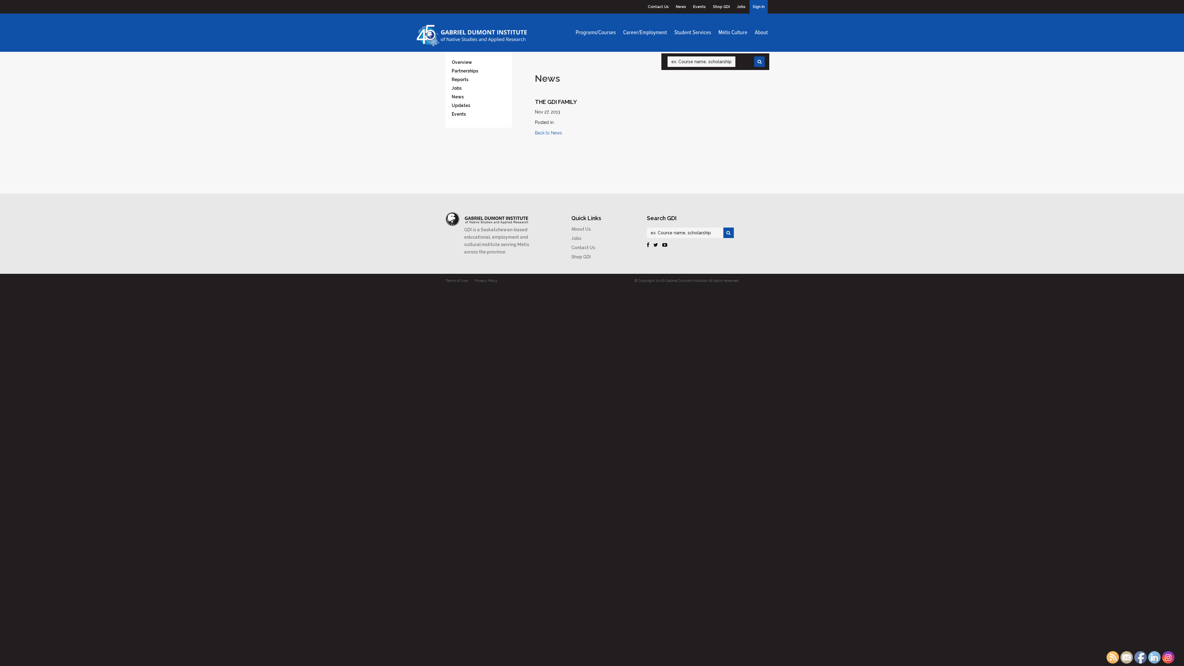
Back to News (548, 132)
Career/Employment (645, 32)
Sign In (759, 7)
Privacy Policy (486, 280)
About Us (581, 229)
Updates (461, 105)
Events (699, 7)
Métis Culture (732, 32)
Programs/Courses (596, 32)
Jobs (741, 7)
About (761, 32)
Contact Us (658, 7)
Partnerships (465, 70)
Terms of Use (457, 280)
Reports (460, 79)
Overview (462, 62)
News (681, 7)
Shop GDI (721, 7)
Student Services (692, 32)
